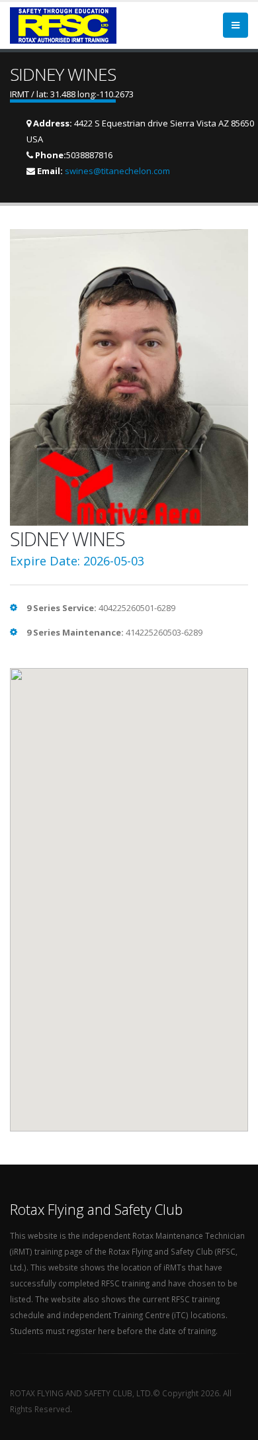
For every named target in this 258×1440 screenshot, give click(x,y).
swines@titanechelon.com (117, 171)
